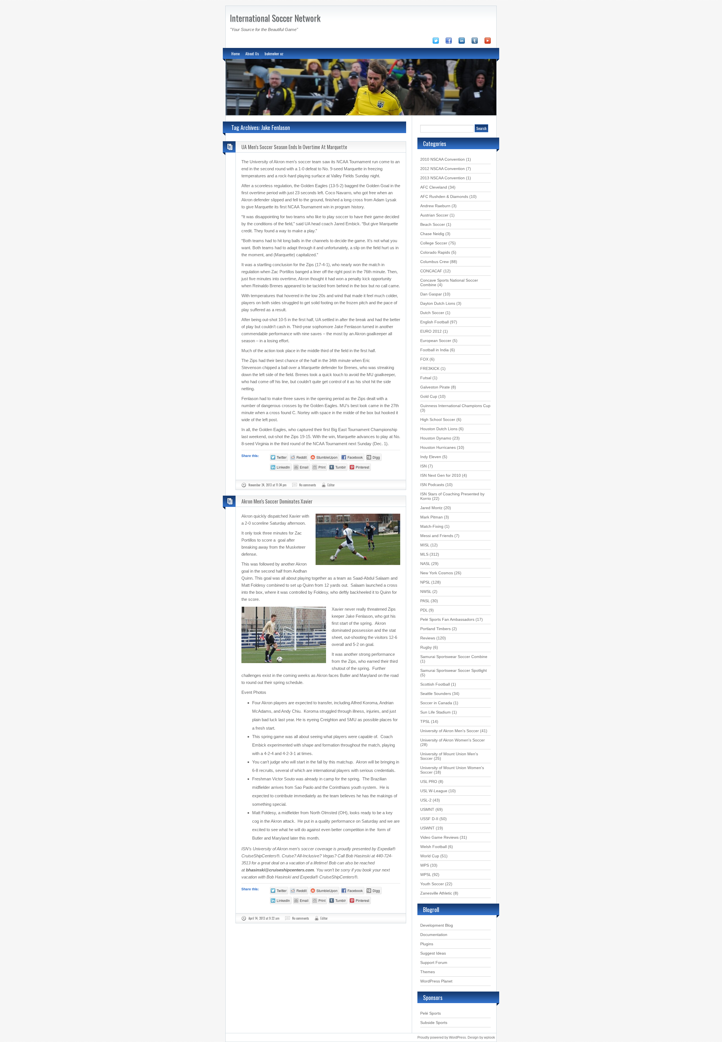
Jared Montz (431, 507)
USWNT (427, 828)
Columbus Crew (434, 261)
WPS (424, 865)
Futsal (425, 378)
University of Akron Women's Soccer (452, 740)
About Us (252, 53)
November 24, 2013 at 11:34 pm (267, 485)
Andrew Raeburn (435, 206)
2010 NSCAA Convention (442, 159)
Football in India (434, 350)
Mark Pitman (431, 517)
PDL (424, 610)
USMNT (427, 809)
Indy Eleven (430, 456)
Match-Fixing (431, 526)
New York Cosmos (436, 573)
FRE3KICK (429, 368)
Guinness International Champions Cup (455, 405)
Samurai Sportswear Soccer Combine (453, 656)
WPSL (425, 874)
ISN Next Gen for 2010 (440, 475)
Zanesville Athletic (436, 893)
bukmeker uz (274, 53)
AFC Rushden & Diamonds (444, 196)
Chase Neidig (432, 233)
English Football (434, 322)
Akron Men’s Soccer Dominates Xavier (276, 501)
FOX (424, 359)
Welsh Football (433, 846)
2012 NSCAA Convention (442, 168)
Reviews (427, 638)
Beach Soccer (432, 224)
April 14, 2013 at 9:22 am (263, 918)
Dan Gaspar (431, 294)
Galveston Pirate (435, 387)
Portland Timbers (435, 628)
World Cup (429, 856)
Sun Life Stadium (435, 712)
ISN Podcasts (432, 484)
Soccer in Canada (436, 703)
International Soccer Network (275, 18)
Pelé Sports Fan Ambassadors (447, 619)
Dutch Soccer (432, 312)
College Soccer (433, 243)
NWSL (425, 591)
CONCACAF (431, 271)
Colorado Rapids (435, 252)
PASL (425, 601)
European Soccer (435, 340)
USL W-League (433, 791)
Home (235, 53)
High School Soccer (437, 419)
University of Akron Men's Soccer (449, 730)
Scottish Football (435, 684)
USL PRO (428, 781)
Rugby (426, 647)
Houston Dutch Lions (438, 429)
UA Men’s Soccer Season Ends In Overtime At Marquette (294, 147)
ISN (423, 466)
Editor (331, 485)
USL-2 (426, 800)
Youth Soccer (432, 884)
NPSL (425, 582)
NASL (425, 563)
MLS (424, 554)
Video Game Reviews (439, 837)
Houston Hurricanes (438, 447)
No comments (307, 485)
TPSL (425, 721)
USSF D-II (429, 818)
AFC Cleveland (433, 187)
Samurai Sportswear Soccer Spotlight (453, 670)
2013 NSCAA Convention (442, 178)
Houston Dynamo (435, 438)
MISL (424, 545)
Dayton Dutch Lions (437, 303)
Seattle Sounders (435, 693)
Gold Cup (428, 396)
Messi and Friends (436, 535)
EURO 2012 (431, 331)
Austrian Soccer (434, 215)
